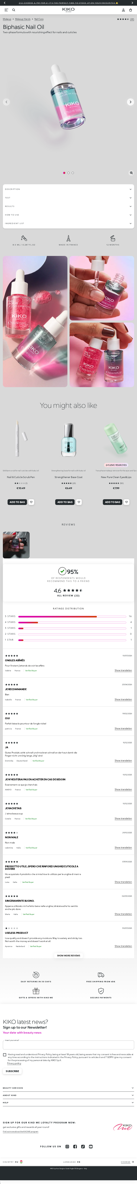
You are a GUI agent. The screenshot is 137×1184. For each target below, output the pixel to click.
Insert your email (12, 1040)
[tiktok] (83, 1146)
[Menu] (6, 10)
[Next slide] (132, 3)
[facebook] (75, 1146)
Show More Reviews (68, 955)
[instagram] (67, 1146)
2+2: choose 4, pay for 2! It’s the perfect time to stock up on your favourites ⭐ (68, 3)
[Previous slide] (4, 3)
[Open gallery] (131, 173)
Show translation (123, 670)
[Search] (13, 10)
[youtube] (91, 1146)
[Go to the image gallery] (68, 102)
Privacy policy (14, 1063)
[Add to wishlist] (31, 502)
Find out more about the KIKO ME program (20, 1131)
